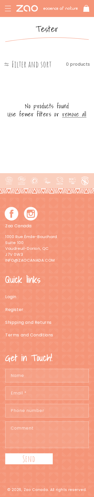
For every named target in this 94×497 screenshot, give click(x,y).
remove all (74, 114)
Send (29, 458)
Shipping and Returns (28, 322)
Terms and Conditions (29, 335)
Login (10, 297)
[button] (8, 8)
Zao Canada (36, 489)
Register (14, 310)
